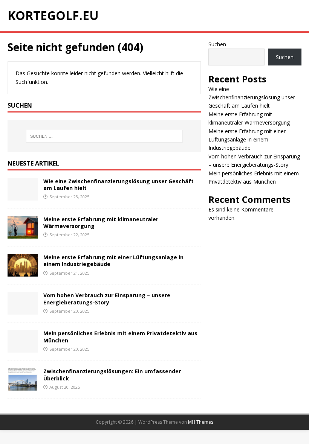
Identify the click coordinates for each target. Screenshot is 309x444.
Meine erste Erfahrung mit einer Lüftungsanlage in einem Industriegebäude (113, 261)
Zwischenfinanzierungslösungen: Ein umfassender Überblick (112, 375)
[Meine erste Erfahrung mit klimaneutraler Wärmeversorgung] (23, 234)
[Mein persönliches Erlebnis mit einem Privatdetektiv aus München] (23, 348)
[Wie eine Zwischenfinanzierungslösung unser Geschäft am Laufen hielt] (23, 196)
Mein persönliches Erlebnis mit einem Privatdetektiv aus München (120, 337)
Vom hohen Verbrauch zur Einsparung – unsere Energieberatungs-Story (106, 299)
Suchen (217, 44)
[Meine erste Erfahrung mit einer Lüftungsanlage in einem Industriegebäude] (23, 272)
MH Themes (200, 422)
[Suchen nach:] (104, 136)
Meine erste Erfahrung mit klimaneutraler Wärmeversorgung (100, 223)
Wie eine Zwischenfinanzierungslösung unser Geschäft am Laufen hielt (118, 185)
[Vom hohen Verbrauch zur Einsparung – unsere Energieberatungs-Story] (23, 310)
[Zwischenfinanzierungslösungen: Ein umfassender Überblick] (23, 386)
